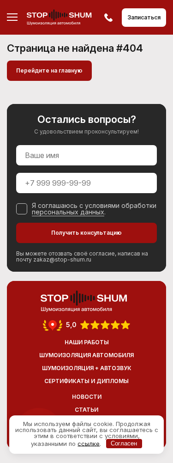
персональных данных (68, 212)
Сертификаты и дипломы (86, 381)
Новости (86, 396)
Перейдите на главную (49, 70)
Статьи (86, 409)
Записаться (144, 17)
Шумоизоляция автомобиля (86, 355)
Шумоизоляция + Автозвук (86, 368)
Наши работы (87, 342)
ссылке (89, 443)
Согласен (124, 443)
